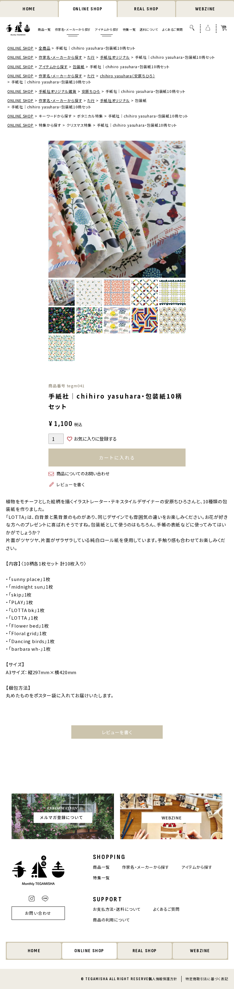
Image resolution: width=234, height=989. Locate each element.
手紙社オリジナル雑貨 (57, 91)
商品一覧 (44, 29)
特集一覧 (129, 29)
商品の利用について (111, 920)
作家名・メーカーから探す (73, 29)
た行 (91, 57)
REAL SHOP (146, 9)
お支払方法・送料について (117, 909)
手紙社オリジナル (115, 57)
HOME (29, 9)
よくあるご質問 (172, 29)
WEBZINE (205, 9)
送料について (149, 29)
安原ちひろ (91, 91)
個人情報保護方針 (162, 978)
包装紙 (79, 66)
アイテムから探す (107, 29)
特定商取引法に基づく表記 (207, 978)
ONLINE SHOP (88, 9)
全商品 (45, 48)
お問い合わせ (38, 913)
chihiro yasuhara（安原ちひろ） (127, 75)
